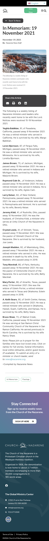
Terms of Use (8, 534)
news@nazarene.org (15, 359)
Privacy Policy (22, 534)
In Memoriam (12, 379)
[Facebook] (6, 485)
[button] (42, 10)
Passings (25, 379)
